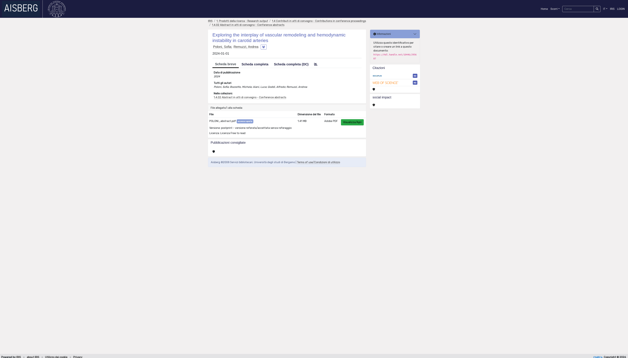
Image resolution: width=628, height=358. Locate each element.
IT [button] (604, 8)
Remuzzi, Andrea (246, 47)
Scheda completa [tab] (255, 64)
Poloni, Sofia (222, 47)
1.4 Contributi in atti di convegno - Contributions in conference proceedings (319, 21)
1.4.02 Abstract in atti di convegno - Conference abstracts (248, 24)
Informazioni (383, 34)
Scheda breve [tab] (225, 64)
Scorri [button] (554, 8)
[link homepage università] (56, 9)
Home (544, 8)
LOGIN (621, 8)
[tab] (315, 64)
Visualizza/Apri (352, 122)
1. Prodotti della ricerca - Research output (242, 21)
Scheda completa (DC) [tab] (291, 64)
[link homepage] (22, 9)
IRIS (612, 8)
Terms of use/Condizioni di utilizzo (318, 162)
